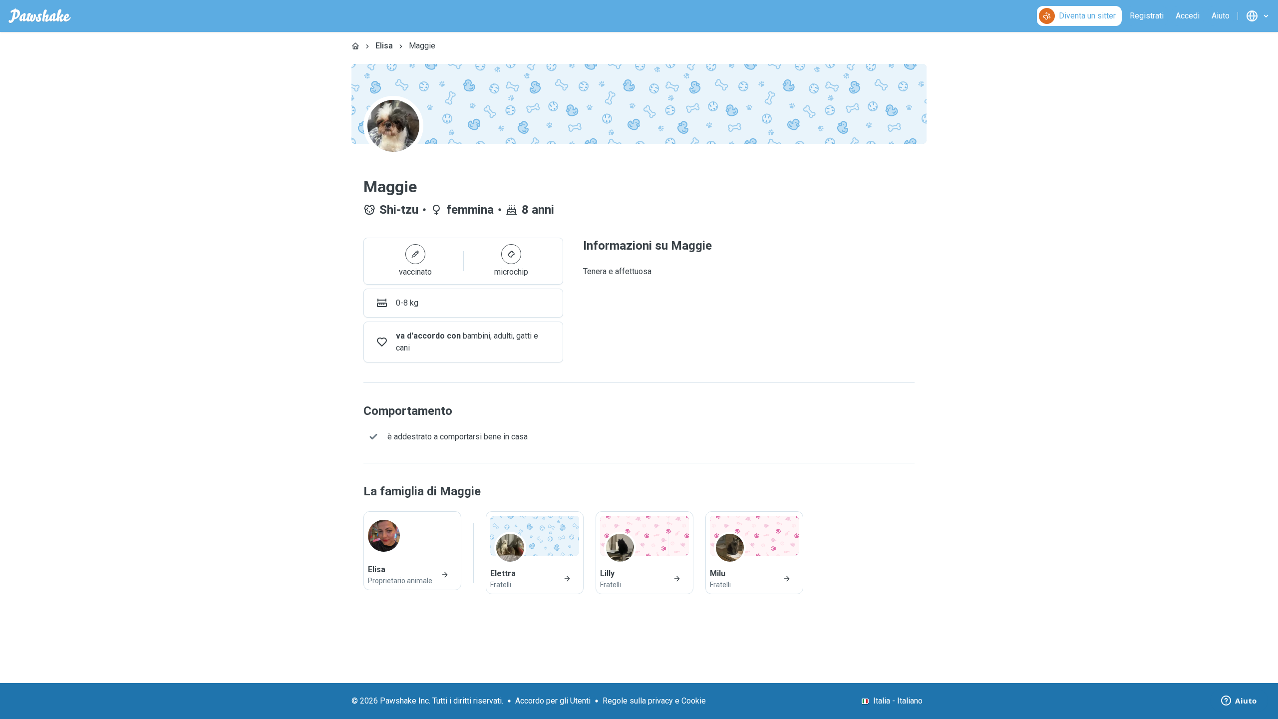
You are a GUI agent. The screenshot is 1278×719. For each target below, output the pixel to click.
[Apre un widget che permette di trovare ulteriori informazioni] (1239, 701)
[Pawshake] (39, 16)
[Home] (355, 46)
